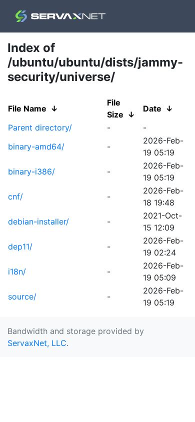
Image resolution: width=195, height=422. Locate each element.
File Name (27, 109)
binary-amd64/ (36, 147)
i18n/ (17, 271)
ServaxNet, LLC (37, 343)
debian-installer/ (38, 221)
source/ (22, 297)
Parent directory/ (40, 127)
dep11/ (20, 247)
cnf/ (15, 197)
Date (152, 109)
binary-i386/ (31, 171)
